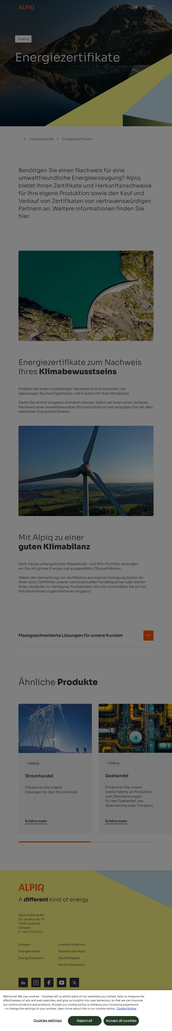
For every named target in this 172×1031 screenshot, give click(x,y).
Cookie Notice (126, 1008)
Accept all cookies (121, 1021)
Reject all (84, 1021)
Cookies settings (48, 1020)
